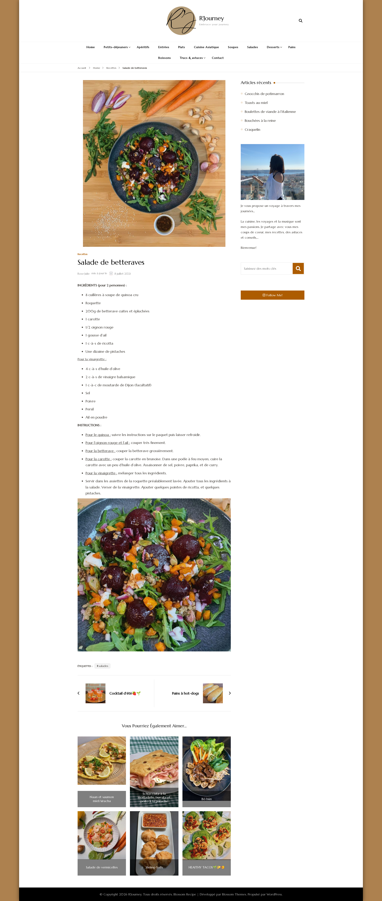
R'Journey (211, 18)
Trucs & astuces (191, 58)
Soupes (233, 47)
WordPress (274, 894)
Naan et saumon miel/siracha (102, 799)
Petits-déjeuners (116, 47)
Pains (292, 47)
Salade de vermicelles (102, 867)
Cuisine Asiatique (206, 47)
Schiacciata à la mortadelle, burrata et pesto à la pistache (154, 797)
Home (91, 47)
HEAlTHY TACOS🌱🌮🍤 (207, 867)
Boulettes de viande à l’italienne (270, 111)
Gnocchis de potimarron (264, 93)
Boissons (164, 58)
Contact (218, 58)
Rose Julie (84, 273)
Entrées (163, 47)
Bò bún (207, 799)
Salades (252, 47)
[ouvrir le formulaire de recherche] (300, 21)
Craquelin (252, 129)
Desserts (273, 47)
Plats (181, 47)
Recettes (83, 254)
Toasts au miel (256, 102)
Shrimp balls (154, 867)
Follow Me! (274, 295)
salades (103, 666)
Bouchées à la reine (260, 120)
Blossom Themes (234, 894)
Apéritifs (143, 47)
